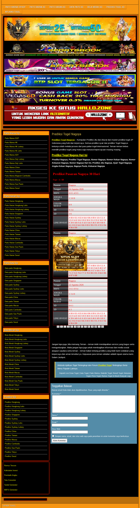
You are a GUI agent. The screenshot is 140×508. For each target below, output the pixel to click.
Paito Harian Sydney (13, 218)
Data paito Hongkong (13, 268)
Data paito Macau (12, 306)
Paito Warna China (12, 167)
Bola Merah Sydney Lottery (15, 360)
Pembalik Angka (10, 475)
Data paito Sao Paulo (13, 314)
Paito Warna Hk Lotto (13, 151)
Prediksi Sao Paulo (12, 448)
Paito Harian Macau (12, 239)
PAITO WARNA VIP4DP (15, 7)
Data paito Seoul (11, 322)
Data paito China (11, 297)
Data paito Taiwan (12, 301)
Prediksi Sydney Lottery (14, 427)
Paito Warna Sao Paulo (14, 184)
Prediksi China (10, 431)
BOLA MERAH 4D (94, 7)
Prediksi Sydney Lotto (13, 423)
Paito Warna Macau (12, 180)
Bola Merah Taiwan (12, 368)
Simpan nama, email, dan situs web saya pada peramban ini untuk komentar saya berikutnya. (92, 436)
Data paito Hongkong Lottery (16, 276)
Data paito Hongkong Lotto (15, 272)
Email (55, 422)
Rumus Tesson (10, 466)
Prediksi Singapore (12, 415)
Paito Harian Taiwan (13, 234)
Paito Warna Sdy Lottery (14, 159)
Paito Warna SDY (12, 155)
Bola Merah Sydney (12, 352)
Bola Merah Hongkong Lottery (16, 343)
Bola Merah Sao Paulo (14, 381)
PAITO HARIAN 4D (57, 7)
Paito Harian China (12, 230)
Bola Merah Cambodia (13, 377)
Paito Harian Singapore (14, 214)
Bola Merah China (12, 364)
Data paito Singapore (13, 281)
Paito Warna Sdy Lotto (14, 163)
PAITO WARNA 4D (37, 7)
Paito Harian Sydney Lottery (16, 226)
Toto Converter (10, 480)
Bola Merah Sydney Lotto (15, 356)
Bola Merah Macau (12, 373)
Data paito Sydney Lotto (14, 289)
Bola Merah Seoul (12, 389)
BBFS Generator (10, 490)
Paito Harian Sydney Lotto (15, 222)
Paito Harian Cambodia (14, 243)
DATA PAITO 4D (76, 7)
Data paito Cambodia (13, 310)
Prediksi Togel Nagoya (66, 134)
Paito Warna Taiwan (13, 172)
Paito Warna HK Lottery (14, 147)
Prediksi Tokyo (11, 452)
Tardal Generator (10, 485)
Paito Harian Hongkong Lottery (17, 209)
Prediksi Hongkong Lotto (14, 406)
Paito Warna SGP (12, 138)
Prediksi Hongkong (12, 402)
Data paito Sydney (12, 285)
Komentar (56, 394)
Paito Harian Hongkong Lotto (16, 205)
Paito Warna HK (11, 142)
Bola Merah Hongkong (13, 335)
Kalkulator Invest (11, 470)
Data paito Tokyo (11, 318)
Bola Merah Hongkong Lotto (16, 339)
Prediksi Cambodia (12, 444)
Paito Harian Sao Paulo (14, 247)
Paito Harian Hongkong (14, 201)
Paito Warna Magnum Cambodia (17, 176)
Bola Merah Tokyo (12, 385)
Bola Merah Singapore (13, 348)
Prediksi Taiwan (11, 435)
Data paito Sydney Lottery (15, 293)
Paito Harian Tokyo (12, 251)
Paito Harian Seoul (12, 255)
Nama (55, 415)
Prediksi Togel (105, 365)
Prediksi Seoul (10, 456)
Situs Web (56, 429)
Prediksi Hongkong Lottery (15, 410)
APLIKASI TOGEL (12, 11)
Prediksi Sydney (11, 419)
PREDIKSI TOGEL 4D (115, 7)
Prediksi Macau (11, 440)
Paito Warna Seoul (12, 188)
